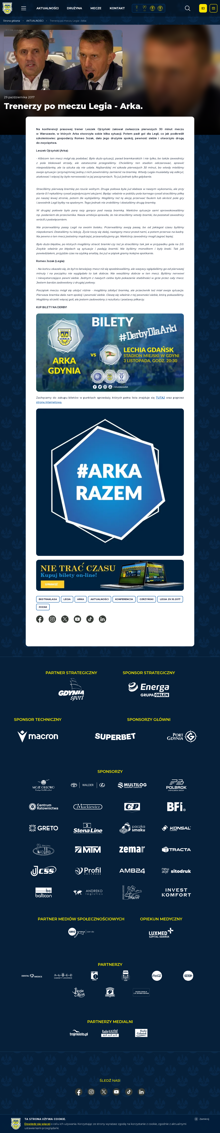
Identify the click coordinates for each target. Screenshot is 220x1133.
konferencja (124, 599)
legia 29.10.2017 (170, 599)
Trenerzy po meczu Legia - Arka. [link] (68, 20)
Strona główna (11, 20)
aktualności (100, 599)
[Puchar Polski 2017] (144, 8)
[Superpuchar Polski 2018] (160, 8)
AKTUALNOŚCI (47, 8)
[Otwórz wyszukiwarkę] (187, 8)
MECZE (96, 8)
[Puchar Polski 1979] (137, 8)
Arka (80, 599)
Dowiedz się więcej (37, 1124)
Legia (67, 599)
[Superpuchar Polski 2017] (152, 8)
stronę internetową (49, 402)
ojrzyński (146, 599)
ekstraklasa (48, 599)
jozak (43, 607)
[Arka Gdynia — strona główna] (7, 8)
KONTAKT (117, 8)
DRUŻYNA (74, 8)
